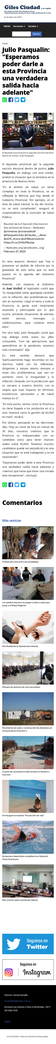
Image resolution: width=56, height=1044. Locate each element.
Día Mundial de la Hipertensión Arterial (20, 646)
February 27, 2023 (15, 251)
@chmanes (10, 231)
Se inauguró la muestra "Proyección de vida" (23, 815)
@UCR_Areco (12, 238)
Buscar (36, 34)
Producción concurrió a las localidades (20, 562)
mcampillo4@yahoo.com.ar (17, 1001)
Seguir (7, 1021)
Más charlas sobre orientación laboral (20, 900)
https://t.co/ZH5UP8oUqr (19, 242)
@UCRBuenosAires (32, 238)
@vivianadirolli (27, 231)
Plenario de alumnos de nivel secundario (21, 687)
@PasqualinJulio (14, 235)
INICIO (7, 26)
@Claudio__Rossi (35, 235)
